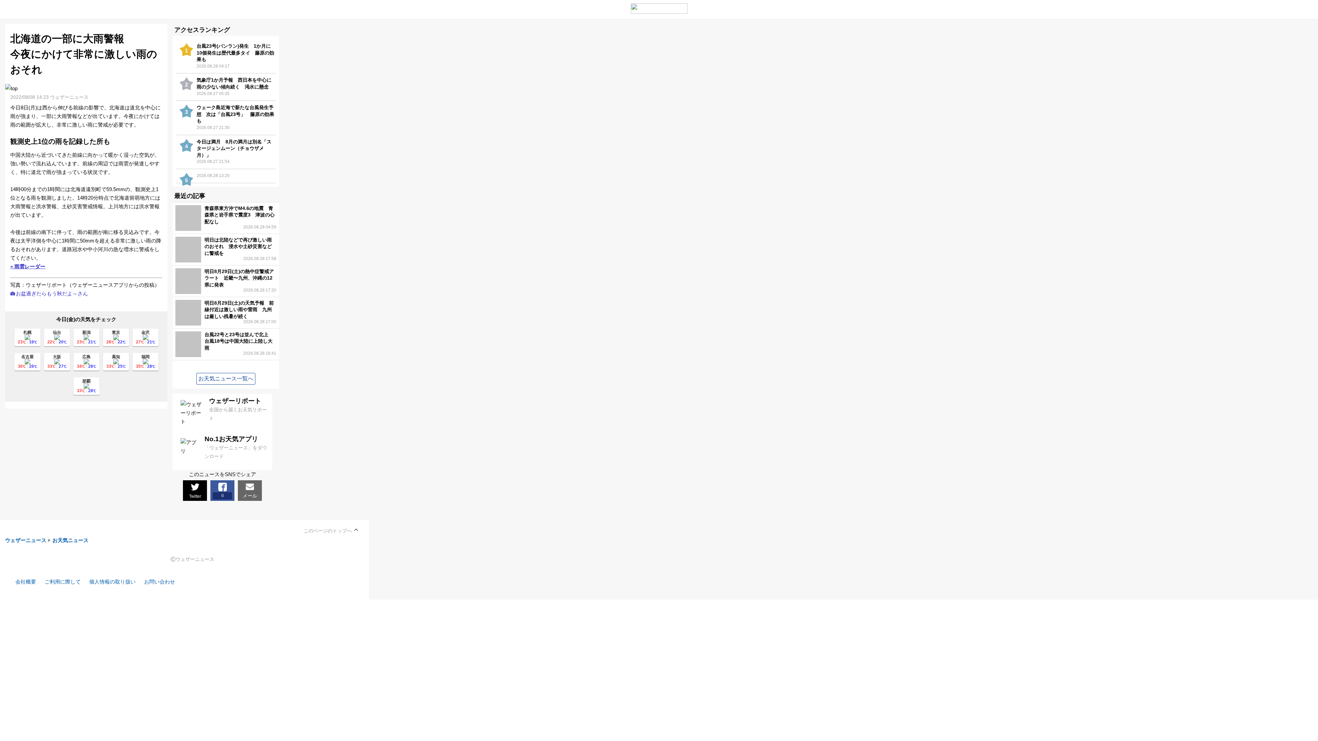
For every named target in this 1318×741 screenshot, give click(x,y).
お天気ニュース (71, 540)
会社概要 (25, 582)
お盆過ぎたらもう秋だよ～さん (52, 293)
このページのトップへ (328, 530)
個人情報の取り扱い (112, 582)
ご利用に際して (63, 582)
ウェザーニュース (25, 540)
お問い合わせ (159, 582)
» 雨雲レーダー (27, 266)
